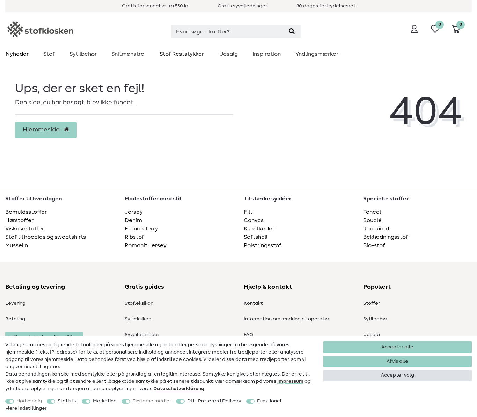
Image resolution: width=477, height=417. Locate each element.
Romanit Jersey (146, 245)
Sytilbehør (83, 54)
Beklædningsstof (385, 237)
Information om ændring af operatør (286, 319)
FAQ (248, 334)
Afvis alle (397, 361)
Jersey (134, 212)
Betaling (15, 319)
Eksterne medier (151, 401)
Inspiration (266, 54)
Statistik (67, 401)
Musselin (16, 245)
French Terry (141, 229)
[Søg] (292, 31)
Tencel (372, 212)
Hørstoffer (19, 220)
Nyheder (17, 54)
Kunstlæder (259, 229)
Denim (133, 220)
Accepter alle (397, 346)
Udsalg (228, 54)
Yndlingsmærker (316, 54)
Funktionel (269, 401)
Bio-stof (374, 245)
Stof (49, 54)
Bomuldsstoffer (26, 212)
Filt (248, 212)
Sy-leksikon (138, 319)
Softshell (255, 237)
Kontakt (253, 303)
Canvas (254, 220)
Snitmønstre (127, 54)
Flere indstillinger (26, 408)
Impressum (290, 381)
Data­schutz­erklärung (178, 388)
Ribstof (134, 237)
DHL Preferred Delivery (214, 401)
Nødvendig (29, 401)
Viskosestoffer (24, 229)
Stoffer (371, 303)
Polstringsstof (262, 245)
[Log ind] (414, 29)
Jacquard (376, 229)
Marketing (105, 401)
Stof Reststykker (182, 54)
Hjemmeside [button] (42, 130)
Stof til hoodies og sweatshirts (45, 237)
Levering (15, 303)
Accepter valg (397, 375)
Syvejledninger (142, 334)
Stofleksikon (139, 303)
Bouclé (372, 220)
